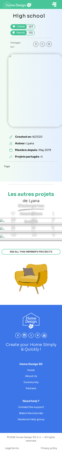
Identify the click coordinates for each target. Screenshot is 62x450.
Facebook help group (31, 419)
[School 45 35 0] (2, 236)
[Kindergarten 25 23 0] (2, 220)
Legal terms (12, 448)
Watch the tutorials (31, 413)
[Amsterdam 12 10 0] (2, 228)
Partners (31, 388)
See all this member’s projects (31, 251)
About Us (31, 376)
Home (31, 370)
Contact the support (31, 407)
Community (31, 382)
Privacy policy (49, 448)
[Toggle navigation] (54, 4)
